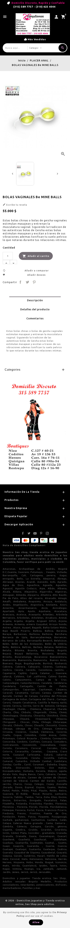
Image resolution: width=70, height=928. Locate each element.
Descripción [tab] (35, 300)
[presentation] (12, 173)
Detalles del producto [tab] (35, 309)
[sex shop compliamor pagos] (34, 425)
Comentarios (35, 318)
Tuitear (27, 282)
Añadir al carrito (35, 256)
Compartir (20, 282)
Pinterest (34, 282)
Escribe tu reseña (15, 204)
